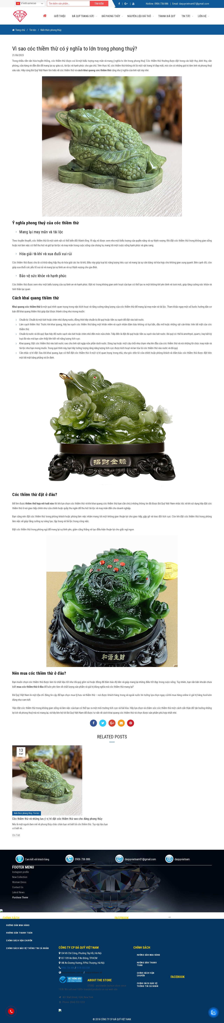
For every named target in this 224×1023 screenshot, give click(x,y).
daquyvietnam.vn (93, 972)
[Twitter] (102, 723)
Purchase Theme (20, 897)
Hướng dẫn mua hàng (17, 925)
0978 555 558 (83, 967)
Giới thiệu (60, 16)
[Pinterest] (130, 723)
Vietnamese (28, 3)
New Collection (19, 877)
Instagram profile (20, 872)
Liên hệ (202, 16)
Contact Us (17, 887)
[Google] (111, 723)
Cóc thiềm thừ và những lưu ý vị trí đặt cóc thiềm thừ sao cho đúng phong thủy (57, 818)
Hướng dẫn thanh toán (19, 933)
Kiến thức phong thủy (51, 30)
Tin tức (186, 16)
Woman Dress (19, 882)
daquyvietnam (182, 859)
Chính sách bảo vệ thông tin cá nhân (27, 948)
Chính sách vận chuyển (19, 940)
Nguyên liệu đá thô (139, 16)
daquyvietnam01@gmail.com (194, 3)
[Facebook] (93, 723)
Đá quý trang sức (83, 16)
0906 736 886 (162, 3)
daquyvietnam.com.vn (72, 972)
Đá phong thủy (111, 16)
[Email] (121, 723)
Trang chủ (20, 30)
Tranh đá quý (166, 16)
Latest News (18, 892)
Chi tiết (16, 835)
